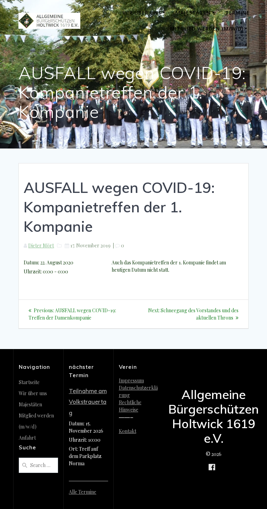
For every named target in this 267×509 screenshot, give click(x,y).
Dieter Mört (41, 245)
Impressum (131, 380)
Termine (237, 12)
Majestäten (193, 12)
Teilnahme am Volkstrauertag (88, 401)
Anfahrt (27, 437)
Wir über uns (142, 12)
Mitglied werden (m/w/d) (206, 28)
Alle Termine (82, 492)
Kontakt (127, 431)
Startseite (29, 382)
